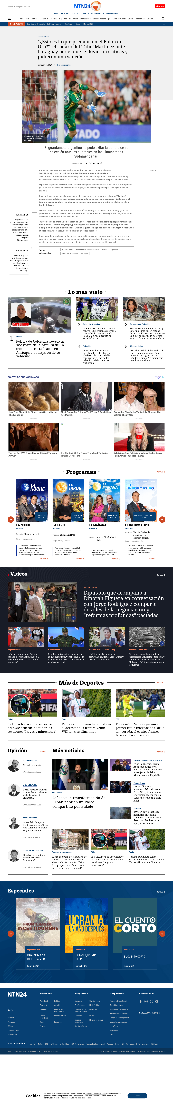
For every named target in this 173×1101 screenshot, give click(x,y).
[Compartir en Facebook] (87, 164)
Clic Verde (78, 1001)
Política (34, 19)
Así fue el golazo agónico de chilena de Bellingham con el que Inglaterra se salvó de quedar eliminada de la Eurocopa (19, 263)
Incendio (137, 808)
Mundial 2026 (88, 24)
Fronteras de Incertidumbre (36, 957)
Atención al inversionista (119, 1009)
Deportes (63, 19)
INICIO (56, 14)
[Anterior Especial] (11, 933)
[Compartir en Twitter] (91, 164)
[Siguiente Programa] (162, 519)
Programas (140, 19)
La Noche (23, 525)
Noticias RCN (43, 1044)
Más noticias (68, 750)
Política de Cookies (83, 1098)
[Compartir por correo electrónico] (98, 164)
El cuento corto (134, 956)
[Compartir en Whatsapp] (101, 164)
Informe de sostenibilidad (119, 1014)
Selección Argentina (70, 253)
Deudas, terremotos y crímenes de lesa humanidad (34, 857)
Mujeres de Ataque (96, 1020)
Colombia (87, 346)
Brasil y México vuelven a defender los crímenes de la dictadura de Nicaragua (35, 793)
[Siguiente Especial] (162, 933)
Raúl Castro (31, 24)
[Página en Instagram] (146, 1002)
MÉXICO (86, 14)
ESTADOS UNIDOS (97, 14)
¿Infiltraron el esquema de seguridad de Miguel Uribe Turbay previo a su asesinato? (106, 657)
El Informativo (137, 525)
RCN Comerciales (77, 1044)
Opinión (150, 19)
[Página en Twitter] (151, 1002)
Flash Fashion (94, 1005)
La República (64, 1044)
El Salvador (57, 792)
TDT (122, 1044)
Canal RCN (32, 1044)
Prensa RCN (114, 1030)
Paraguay (85, 253)
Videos (18, 573)
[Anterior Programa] (11, 519)
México (10, 1026)
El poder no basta (32, 765)
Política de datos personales (17, 1051)
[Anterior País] (164, 23)
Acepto (137, 1096)
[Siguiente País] (164, 25)
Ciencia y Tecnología (101, 19)
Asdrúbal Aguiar (30, 760)
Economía (44, 19)
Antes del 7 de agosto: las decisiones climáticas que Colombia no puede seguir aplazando (35, 826)
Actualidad (24, 19)
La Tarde (59, 525)
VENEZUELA (76, 14)
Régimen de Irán (136, 346)
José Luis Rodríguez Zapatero (50, 24)
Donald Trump (139, 783)
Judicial (53, 19)
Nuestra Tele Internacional (80, 19)
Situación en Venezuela (33, 850)
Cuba (78, 24)
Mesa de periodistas (79, 1021)
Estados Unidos (13, 1030)
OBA (111, 1035)
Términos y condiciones (50, 1051)
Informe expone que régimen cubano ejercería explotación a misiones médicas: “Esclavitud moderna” (23, 658)
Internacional (12, 1035)
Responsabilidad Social (118, 1001)
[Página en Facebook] (140, 1002)
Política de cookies (34, 1051)
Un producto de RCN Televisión (137, 1044)
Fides (117, 1044)
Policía (19, 336)
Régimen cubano (15, 650)
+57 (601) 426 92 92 (153, 1013)
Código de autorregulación (119, 1018)
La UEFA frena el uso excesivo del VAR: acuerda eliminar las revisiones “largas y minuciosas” (32, 727)
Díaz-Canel (68, 24)
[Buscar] (163, 19)
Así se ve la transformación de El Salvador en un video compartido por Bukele (78, 802)
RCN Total (154, 1044)
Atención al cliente (117, 1005)
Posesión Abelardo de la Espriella (147, 760)
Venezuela (11, 1022)
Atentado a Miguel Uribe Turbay (102, 650)
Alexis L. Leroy (33, 837)
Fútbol (104, 250)
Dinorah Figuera (90, 588)
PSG (117, 719)
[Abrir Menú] (10, 19)
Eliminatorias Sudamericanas (87, 250)
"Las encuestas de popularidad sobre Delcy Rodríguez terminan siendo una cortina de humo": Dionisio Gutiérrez (68, 551)
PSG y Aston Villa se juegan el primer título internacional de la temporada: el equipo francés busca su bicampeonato (140, 729)
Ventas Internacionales (118, 1022)
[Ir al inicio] (21, 998)
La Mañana (97, 525)
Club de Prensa (94, 1001)
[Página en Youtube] (156, 1002)
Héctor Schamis (34, 867)
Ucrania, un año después (86, 957)
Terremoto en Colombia (140, 324)
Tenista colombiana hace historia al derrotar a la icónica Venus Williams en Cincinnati (86, 727)
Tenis (64, 719)
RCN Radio (54, 1044)
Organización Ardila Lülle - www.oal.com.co (151, 1051)
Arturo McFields (30, 785)
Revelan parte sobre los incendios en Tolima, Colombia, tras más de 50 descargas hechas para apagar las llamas (147, 817)
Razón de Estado (81, 1026)
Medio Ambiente (30, 818)
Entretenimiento (119, 19)
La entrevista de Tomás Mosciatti (81, 1010)
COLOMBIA (65, 14)
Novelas (110, 1044)
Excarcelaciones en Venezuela (142, 650)
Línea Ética (114, 1026)
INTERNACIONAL (112, 14)
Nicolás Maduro (55, 650)
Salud (130, 19)
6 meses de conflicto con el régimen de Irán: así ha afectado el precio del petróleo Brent (104, 552)
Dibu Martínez (44, 36)
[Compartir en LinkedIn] (94, 164)
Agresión (114, 250)
